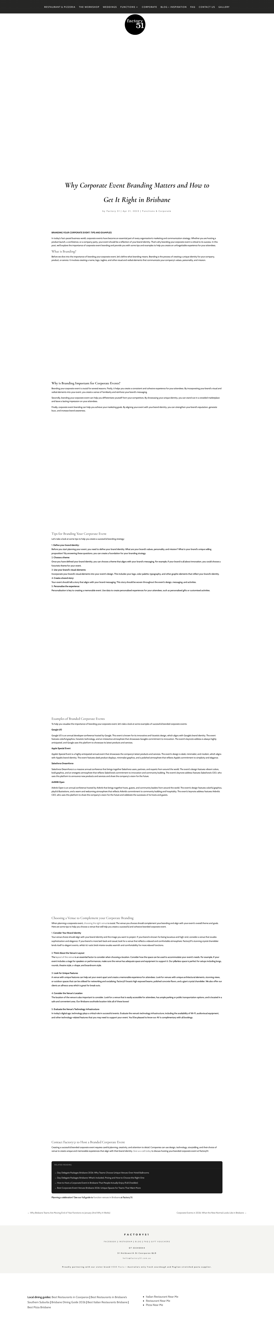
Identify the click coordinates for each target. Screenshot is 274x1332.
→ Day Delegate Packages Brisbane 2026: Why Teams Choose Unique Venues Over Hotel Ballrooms (101, 1172)
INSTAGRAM (126, 1241)
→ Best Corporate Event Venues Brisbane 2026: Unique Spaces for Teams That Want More (97, 1187)
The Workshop (89, 7)
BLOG (138, 1241)
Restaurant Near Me (158, 1301)
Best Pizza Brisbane (39, 1307)
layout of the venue (64, 957)
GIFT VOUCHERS (160, 1241)
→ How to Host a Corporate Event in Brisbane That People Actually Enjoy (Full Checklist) (96, 1182)
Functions (127, 7)
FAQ (192, 7)
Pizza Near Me (154, 1305)
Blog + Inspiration (174, 7)
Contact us (207, 7)
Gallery (224, 7)
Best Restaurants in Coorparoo (70, 1297)
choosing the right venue (95, 923)
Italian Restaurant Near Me (162, 1296)
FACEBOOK (110, 1241)
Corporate (149, 7)
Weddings (110, 7)
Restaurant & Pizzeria (59, 7)
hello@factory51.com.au (137, 1258)
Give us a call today (142, 1151)
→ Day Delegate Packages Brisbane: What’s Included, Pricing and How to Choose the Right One (99, 1177)
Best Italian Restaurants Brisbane (107, 1302)
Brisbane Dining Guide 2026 (68, 1302)
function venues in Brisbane (107, 1197)
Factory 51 (113, 211)
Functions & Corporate (156, 211)
